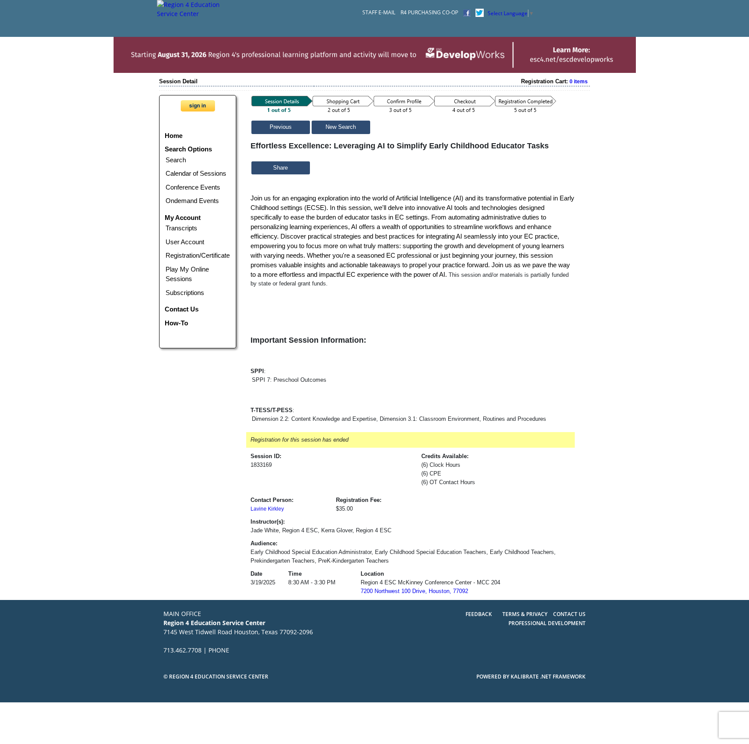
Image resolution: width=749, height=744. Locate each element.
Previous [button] (281, 127)
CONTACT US (569, 614)
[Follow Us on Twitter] (479, 12)
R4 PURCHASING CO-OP (429, 12)
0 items (579, 82)
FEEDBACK (479, 614)
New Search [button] (341, 127)
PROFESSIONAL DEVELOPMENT (547, 623)
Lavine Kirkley (267, 509)
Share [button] (280, 168)
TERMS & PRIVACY (525, 614)
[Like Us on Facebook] (467, 12)
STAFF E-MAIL (378, 12)
